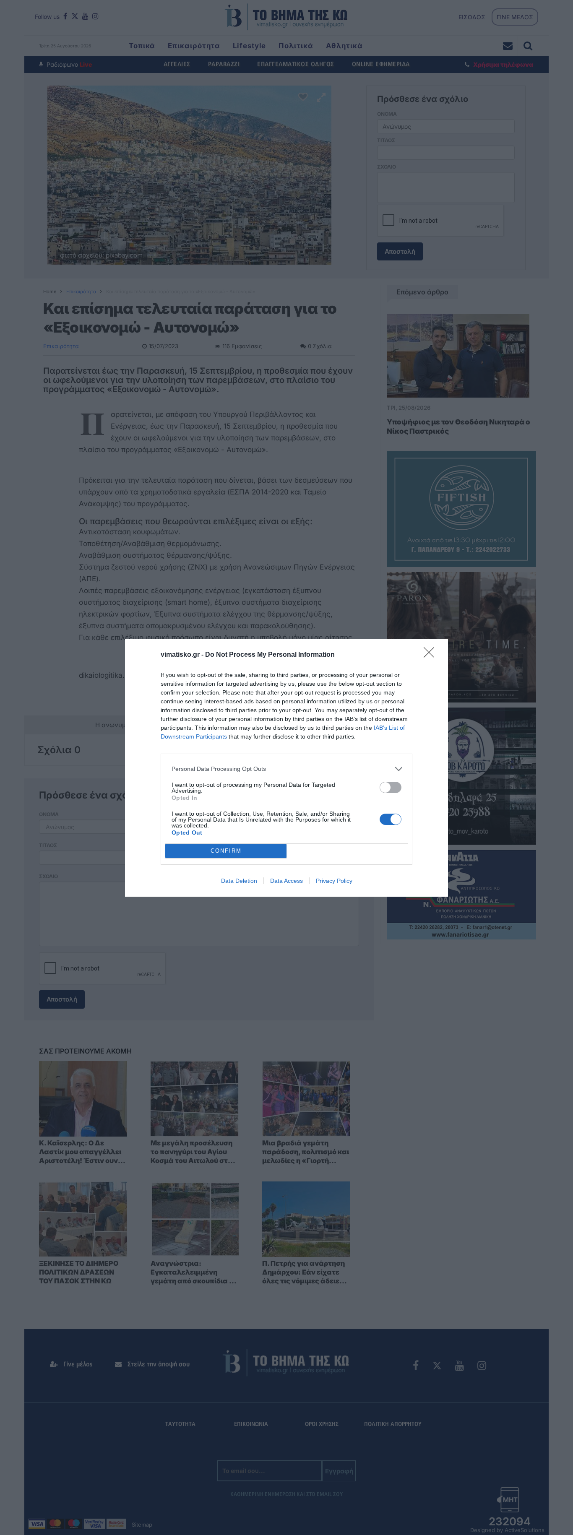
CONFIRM (226, 851)
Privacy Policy (334, 880)
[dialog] (286, 768)
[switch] (390, 787)
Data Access (286, 880)
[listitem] (286, 769)
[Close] (432, 655)
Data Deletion (239, 880)
